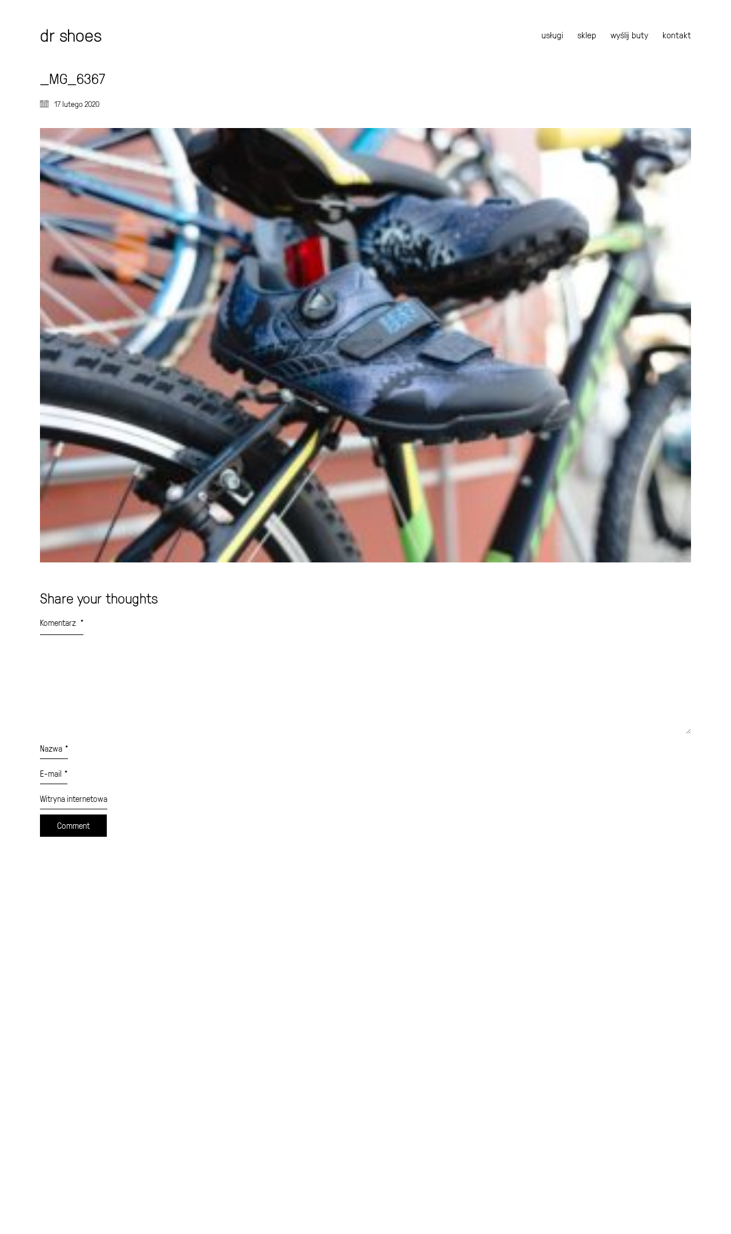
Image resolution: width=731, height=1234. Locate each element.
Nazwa (54, 748)
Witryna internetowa (73, 799)
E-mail (53, 774)
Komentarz (61, 623)
